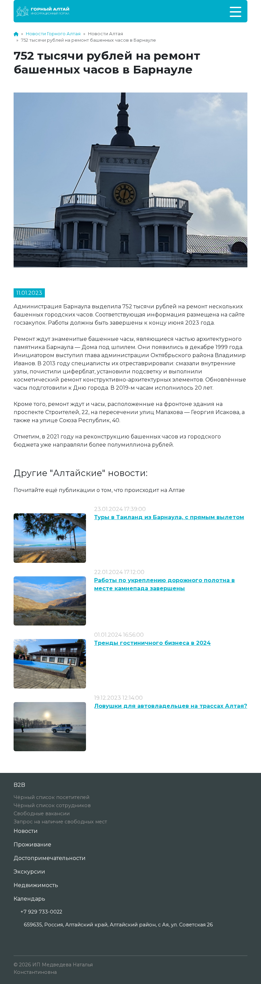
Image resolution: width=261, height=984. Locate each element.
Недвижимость (36, 885)
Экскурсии (29, 871)
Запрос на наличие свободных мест (60, 821)
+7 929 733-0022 (41, 912)
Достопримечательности (50, 858)
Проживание (32, 844)
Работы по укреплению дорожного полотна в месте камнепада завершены (164, 584)
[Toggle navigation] (235, 11)
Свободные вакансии (42, 813)
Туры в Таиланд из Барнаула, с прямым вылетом (169, 517)
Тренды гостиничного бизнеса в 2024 (152, 643)
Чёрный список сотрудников (52, 805)
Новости (26, 831)
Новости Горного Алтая (53, 33)
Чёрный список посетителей (51, 797)
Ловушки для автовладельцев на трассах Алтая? (170, 706)
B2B (19, 785)
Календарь (29, 899)
